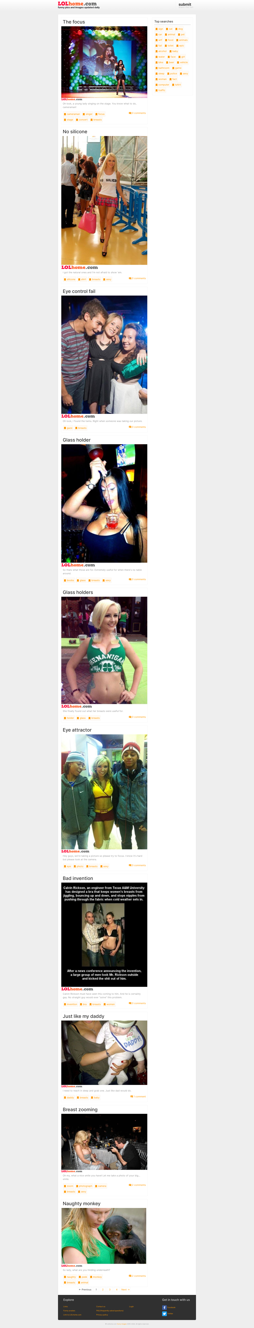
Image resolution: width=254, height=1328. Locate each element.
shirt (83, 279)
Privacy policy (102, 1315)
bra (84, 1004)
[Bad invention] (104, 936)
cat (170, 28)
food (170, 39)
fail (160, 45)
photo (79, 866)
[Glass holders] (104, 651)
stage (69, 119)
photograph (85, 1185)
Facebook (171, 1307)
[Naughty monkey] (104, 1237)
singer (88, 114)
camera (101, 1185)
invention (71, 1004)
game (177, 67)
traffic (161, 90)
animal (84, 1282)
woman (162, 79)
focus (101, 114)
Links (65, 1306)
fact (174, 79)
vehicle (183, 62)
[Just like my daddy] (104, 1053)
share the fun (186, 5)
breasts (97, 119)
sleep (161, 73)
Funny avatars (69, 1310)
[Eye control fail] (104, 356)
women (110, 1004)
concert (83, 119)
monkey (97, 1276)
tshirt (177, 84)
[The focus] (104, 63)
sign (160, 28)
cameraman (73, 114)
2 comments (138, 1184)
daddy (70, 1097)
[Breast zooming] (104, 1142)
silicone (70, 279)
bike (160, 62)
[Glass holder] (104, 505)
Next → (125, 1289)
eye (68, 866)
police (173, 73)
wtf (160, 39)
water (161, 56)
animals (183, 39)
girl (183, 56)
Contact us (100, 1306)
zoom (69, 1185)
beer (171, 62)
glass (82, 580)
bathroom (163, 67)
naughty (71, 1276)
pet (182, 34)
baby (96, 1097)
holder (70, 717)
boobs (70, 580)
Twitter (170, 1313)
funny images (122, 1324)
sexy (108, 279)
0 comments (138, 112)
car (160, 34)
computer (163, 84)
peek (84, 1276)
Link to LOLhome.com (72, 1315)
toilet (170, 45)
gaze (69, 427)
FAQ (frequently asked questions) (109, 1310)
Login (131, 1306)
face (173, 56)
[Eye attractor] (104, 793)
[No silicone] (104, 202)
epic (181, 45)
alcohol (162, 51)
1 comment (139, 1096)
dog (180, 28)
